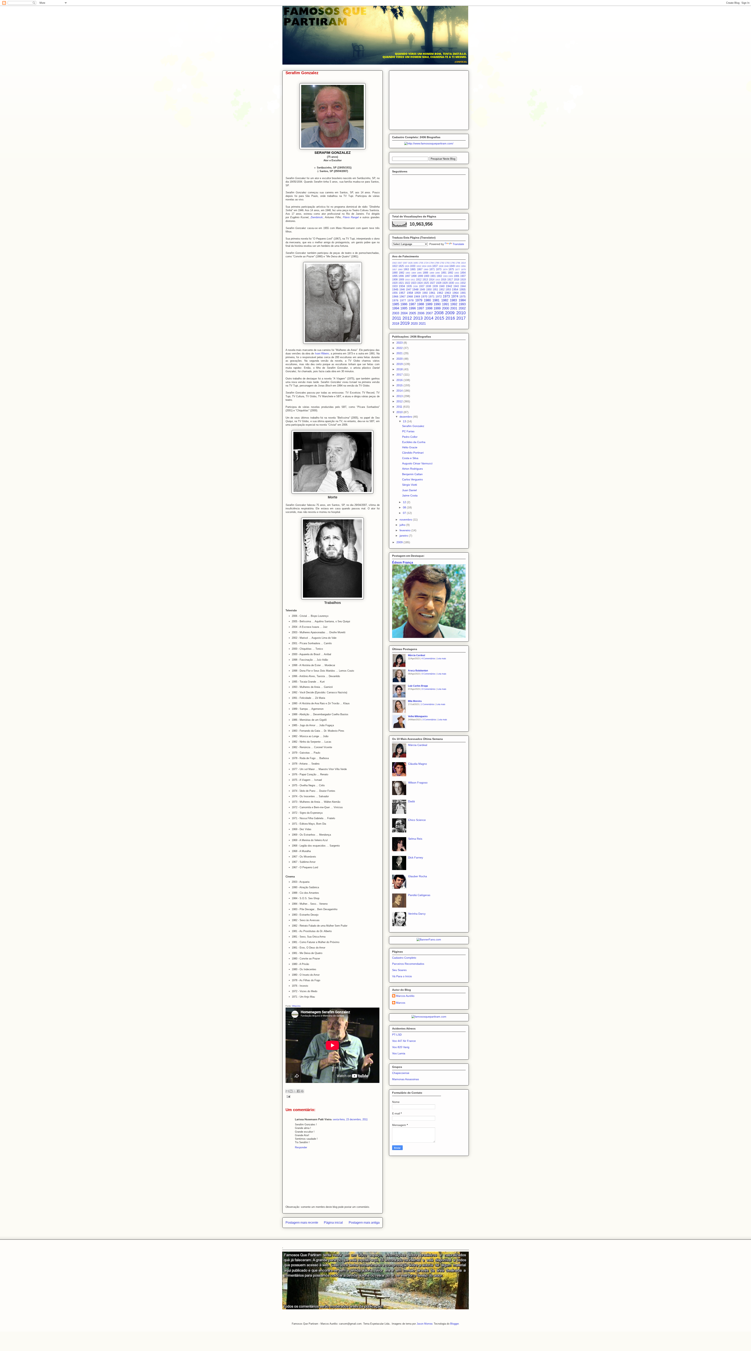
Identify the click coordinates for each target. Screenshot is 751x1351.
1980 (427, 300)
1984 (462, 300)
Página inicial (333, 1222)
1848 (446, 266)
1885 (419, 273)
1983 (453, 300)
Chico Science (417, 819)
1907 (463, 276)
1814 (463, 263)
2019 (405, 323)
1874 (445, 269)
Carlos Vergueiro (412, 479)
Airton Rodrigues (412, 468)
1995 (403, 308)
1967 (402, 296)
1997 (420, 308)
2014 (428, 318)
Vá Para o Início (402, 976)
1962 (440, 292)
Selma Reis (415, 838)
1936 (415, 286)
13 (405, 421)
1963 (448, 292)
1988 (420, 304)
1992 (453, 304)
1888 (425, 272)
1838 (441, 266)
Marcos (400, 1002)
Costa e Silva (410, 458)
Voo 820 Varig (400, 1047)
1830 (412, 266)
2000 (445, 308)
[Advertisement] (429, 99)
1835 (429, 266)
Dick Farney (415, 857)
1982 (444, 300)
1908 (395, 279)
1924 (420, 283)
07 (405, 512)
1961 (432, 292)
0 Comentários (429, 674)
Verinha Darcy (417, 913)
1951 (435, 289)
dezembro (406, 416)
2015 (439, 318)
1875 (451, 269)
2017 (461, 318)
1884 (413, 273)
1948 (415, 289)
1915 (437, 279)
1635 (410, 263)
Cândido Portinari (413, 452)
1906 (456, 276)
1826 (407, 266)
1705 (421, 263)
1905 (450, 276)
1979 (418, 300)
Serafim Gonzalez (413, 426)
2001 (453, 308)
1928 (438, 283)
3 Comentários (429, 719)
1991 (445, 304)
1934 (402, 286)
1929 (445, 283)
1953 (448, 289)
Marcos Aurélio (405, 995)
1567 (399, 263)
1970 (424, 296)
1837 (435, 266)
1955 (462, 289)
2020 (414, 323)
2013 (418, 318)
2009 (450, 312)
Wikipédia (296, 1006)
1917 (450, 279)
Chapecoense (400, 1072)
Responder (301, 1147)
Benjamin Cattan (412, 474)
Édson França (402, 562)
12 (405, 502)
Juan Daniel (409, 490)
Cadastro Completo (404, 957)
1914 (431, 279)
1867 (419, 269)
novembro (406, 519)
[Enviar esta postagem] (288, 1096)
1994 (395, 308)
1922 (407, 283)
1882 (401, 272)
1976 (395, 300)
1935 (409, 286)
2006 (420, 313)
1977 (403, 300)
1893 (456, 273)
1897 (407, 276)
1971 (431, 296)
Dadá (411, 801)
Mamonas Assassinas (405, 1079)
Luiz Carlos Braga (418, 686)
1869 (426, 269)
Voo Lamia (398, 1053)
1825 (401, 266)
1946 (402, 289)
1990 (437, 304)
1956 (395, 293)
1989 (428, 304)
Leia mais (441, 658)
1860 (400, 269)
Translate (458, 244)
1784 (431, 263)
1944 (463, 286)
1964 (455, 292)
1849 (452, 266)
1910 (407, 279)
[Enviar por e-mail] (287, 1091)
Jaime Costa (410, 495)
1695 (415, 263)
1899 (420, 276)
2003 (395, 313)
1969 (417, 296)
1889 (431, 273)
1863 (406, 269)
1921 (401, 283)
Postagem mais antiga (364, 1222)
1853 (457, 266)
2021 (422, 323)
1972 (439, 296)
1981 (435, 300)
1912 (418, 279)
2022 (399, 347)
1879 (463, 269)
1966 (395, 296)
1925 (426, 283)
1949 (422, 289)
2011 (396, 318)
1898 (414, 276)
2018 (395, 323)
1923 (413, 283)
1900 (426, 276)
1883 (407, 273)
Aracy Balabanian (418, 670)
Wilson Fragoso (418, 782)
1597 (405, 263)
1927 (432, 283)
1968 (410, 296)
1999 (437, 308)
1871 (432, 269)
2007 (429, 313)
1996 (412, 308)
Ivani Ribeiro (322, 353)
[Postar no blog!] (291, 1091)
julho (403, 524)
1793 (447, 263)
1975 (462, 296)
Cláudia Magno (417, 763)
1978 (410, 300)
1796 (457, 263)
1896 (401, 276)
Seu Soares (399, 970)
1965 (463, 293)
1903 (445, 276)
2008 (439, 312)
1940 (442, 286)
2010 (461, 312)
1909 (401, 279)
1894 (463, 272)
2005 (412, 313)
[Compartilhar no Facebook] (298, 1091)
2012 (407, 318)
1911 (413, 279)
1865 (413, 269)
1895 (395, 276)
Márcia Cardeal (416, 655)
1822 (395, 266)
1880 (395, 272)
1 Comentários (428, 704)
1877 (457, 269)
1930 (451, 283)
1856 (463, 266)
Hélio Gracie (409, 447)
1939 (435, 286)
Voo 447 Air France (404, 1040)
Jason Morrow (424, 1323)
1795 (452, 263)
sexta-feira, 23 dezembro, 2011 (350, 1119)
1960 (425, 293)
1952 (442, 289)
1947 (408, 289)
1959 (417, 292)
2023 (399, 342)
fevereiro (405, 530)
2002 (462, 308)
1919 (463, 279)
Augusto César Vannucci (417, 463)
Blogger (454, 1323)
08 (405, 507)
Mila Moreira (415, 701)
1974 (454, 296)
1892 (450, 272)
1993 (462, 304)
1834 (424, 266)
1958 (410, 292)
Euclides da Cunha (413, 442)
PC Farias (408, 431)
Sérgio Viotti (409, 484)
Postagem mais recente (302, 1222)
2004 (404, 313)
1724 (426, 263)
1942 (449, 286)
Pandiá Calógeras (419, 895)
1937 (421, 286)
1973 (446, 296)
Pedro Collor (410, 436)
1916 (443, 279)
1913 (425, 279)
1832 (418, 266)
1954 (455, 289)
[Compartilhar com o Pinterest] (302, 1091)
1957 (402, 292)
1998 (428, 308)
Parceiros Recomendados (408, 963)
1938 (428, 286)
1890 (437, 273)
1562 (394, 263)
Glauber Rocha (417, 876)
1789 (436, 263)
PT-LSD (397, 1034)
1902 (439, 276)
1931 (457, 283)
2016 (450, 318)
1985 (395, 304)
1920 (395, 283)
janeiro (404, 535)
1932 (463, 283)
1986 (403, 304)
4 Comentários (428, 658)
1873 (438, 269)
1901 (433, 276)
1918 (456, 279)
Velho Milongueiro (418, 716)
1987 (412, 304)
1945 (395, 289)
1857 (394, 269)
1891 (443, 272)
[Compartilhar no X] (295, 1091)
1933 (395, 286)
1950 (429, 289)
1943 (456, 286)
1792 (442, 263)
